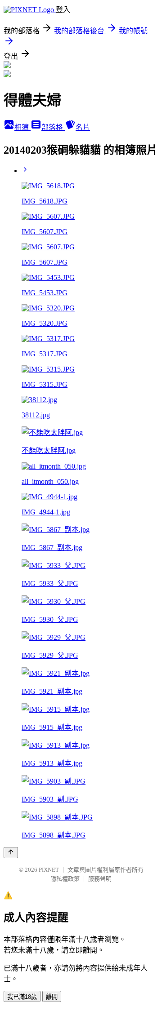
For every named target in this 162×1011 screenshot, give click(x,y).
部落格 (53, 127)
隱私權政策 (65, 878)
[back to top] (11, 852)
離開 (52, 996)
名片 (83, 127)
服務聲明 (100, 878)
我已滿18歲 (22, 996)
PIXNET (49, 869)
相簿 (22, 127)
